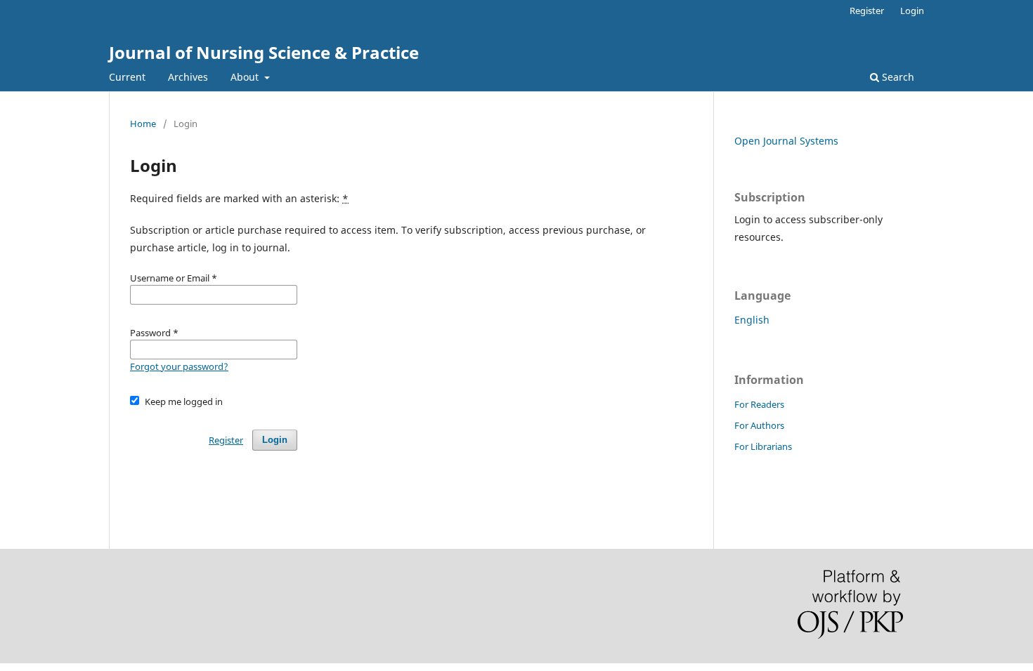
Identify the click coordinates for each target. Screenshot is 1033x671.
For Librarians (763, 446)
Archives (188, 77)
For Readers (759, 404)
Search (896, 77)
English (751, 319)
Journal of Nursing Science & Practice (264, 52)
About (245, 77)
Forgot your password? (179, 366)
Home (143, 123)
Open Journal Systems (786, 140)
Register (867, 10)
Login (912, 10)
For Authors (759, 425)
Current (127, 77)
